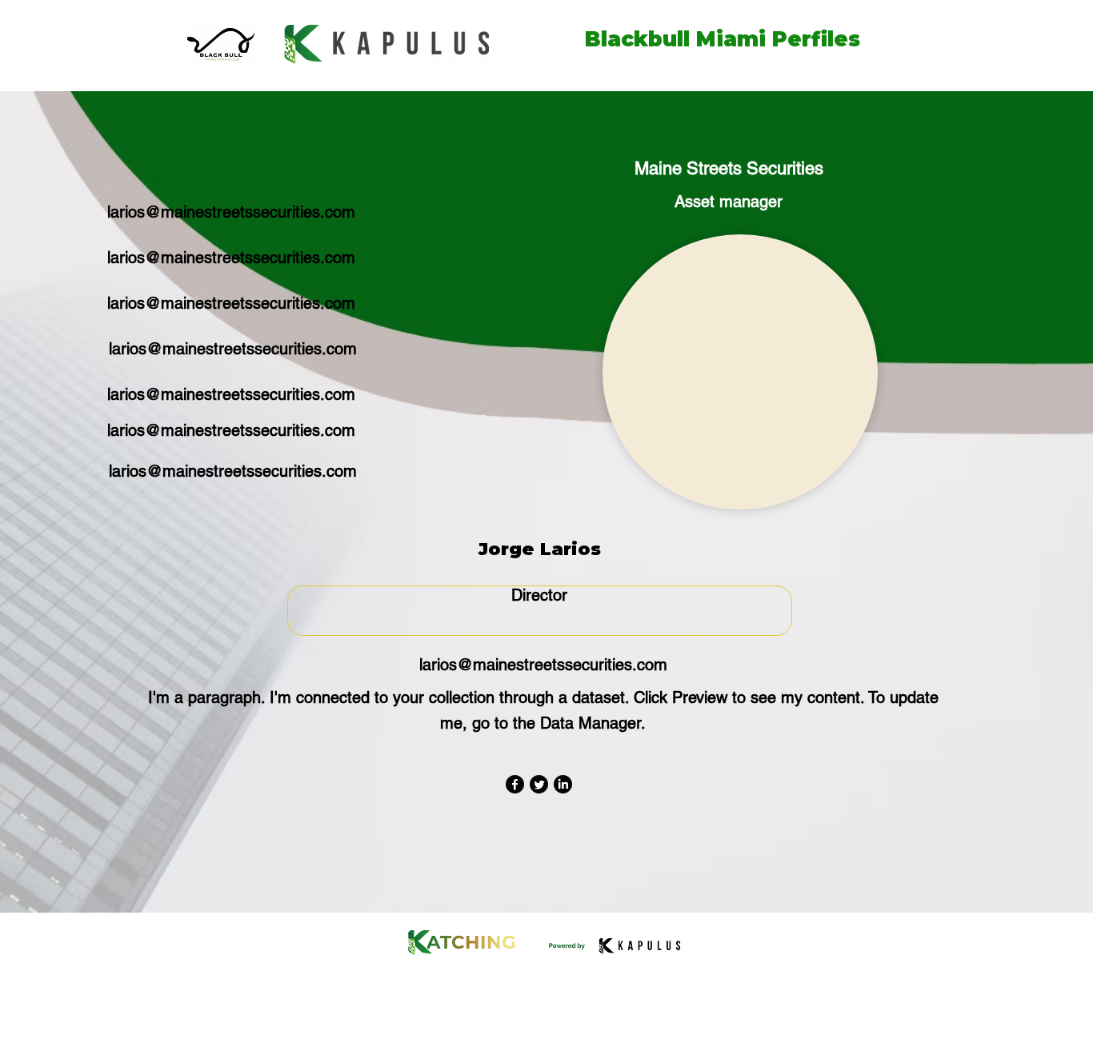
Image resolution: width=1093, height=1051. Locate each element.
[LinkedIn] (563, 784)
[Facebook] (515, 784)
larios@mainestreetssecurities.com (231, 212)
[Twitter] (539, 784)
